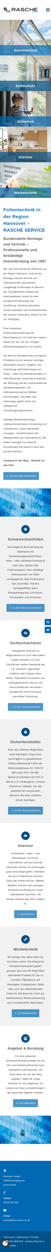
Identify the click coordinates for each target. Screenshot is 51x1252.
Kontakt (35, 1237)
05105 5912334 (11, 1202)
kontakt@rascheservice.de (16, 1220)
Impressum (9, 1237)
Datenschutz (23, 1237)
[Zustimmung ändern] (5, 1243)
